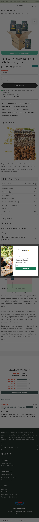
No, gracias (26, 273)
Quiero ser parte (25, 268)
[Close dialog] (37, 247)
